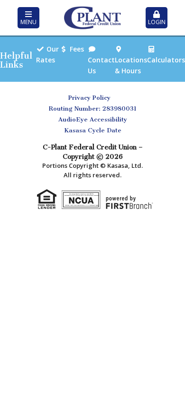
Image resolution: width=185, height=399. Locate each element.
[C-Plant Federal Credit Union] (92, 17)
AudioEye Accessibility (92, 119)
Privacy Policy (89, 97)
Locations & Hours (131, 65)
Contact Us (101, 65)
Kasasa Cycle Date (92, 130)
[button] (28, 17)
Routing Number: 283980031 (93, 108)
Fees (77, 48)
